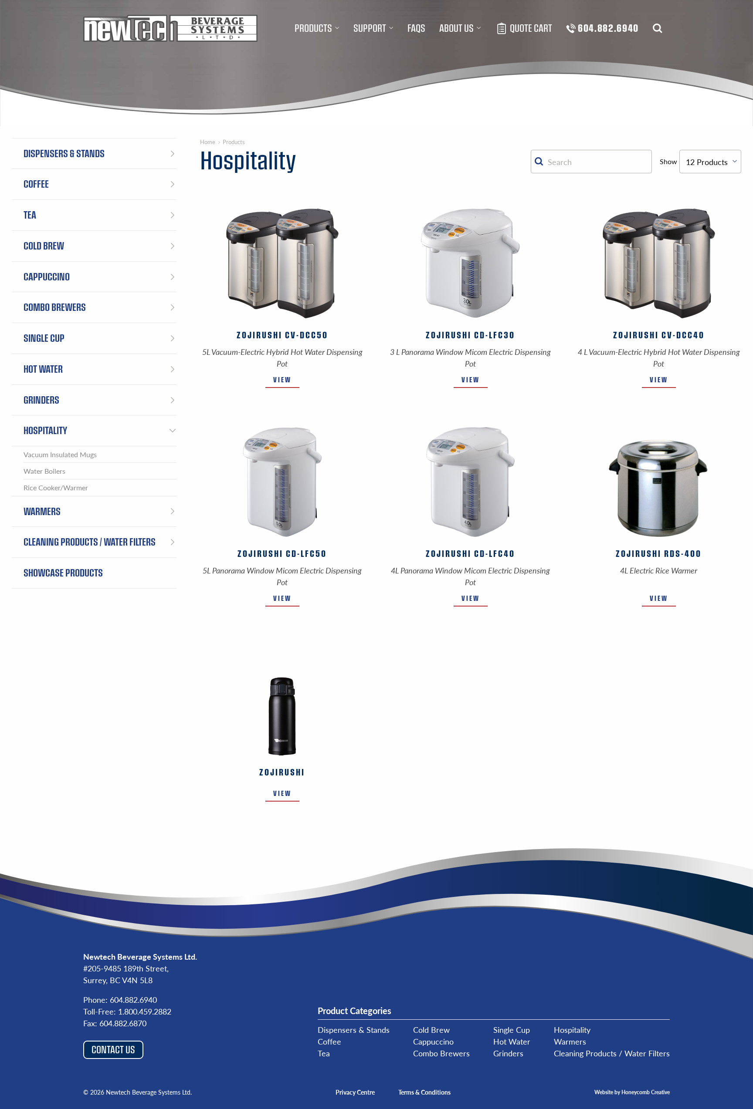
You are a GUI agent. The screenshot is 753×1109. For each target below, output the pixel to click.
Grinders (508, 1053)
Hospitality (572, 1029)
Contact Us (113, 1049)
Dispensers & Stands (354, 1029)
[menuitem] (317, 28)
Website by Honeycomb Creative (632, 1092)
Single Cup (511, 1029)
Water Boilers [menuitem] (44, 471)
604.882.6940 (133, 999)
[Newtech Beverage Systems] (170, 28)
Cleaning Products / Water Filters (612, 1053)
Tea (324, 1053)
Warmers (570, 1041)
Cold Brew (431, 1029)
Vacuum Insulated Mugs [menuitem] (60, 454)
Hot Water (511, 1041)
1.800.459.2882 (144, 1011)
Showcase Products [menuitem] (63, 572)
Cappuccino (433, 1041)
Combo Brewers (441, 1053)
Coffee (329, 1041)
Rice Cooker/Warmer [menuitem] (56, 487)
